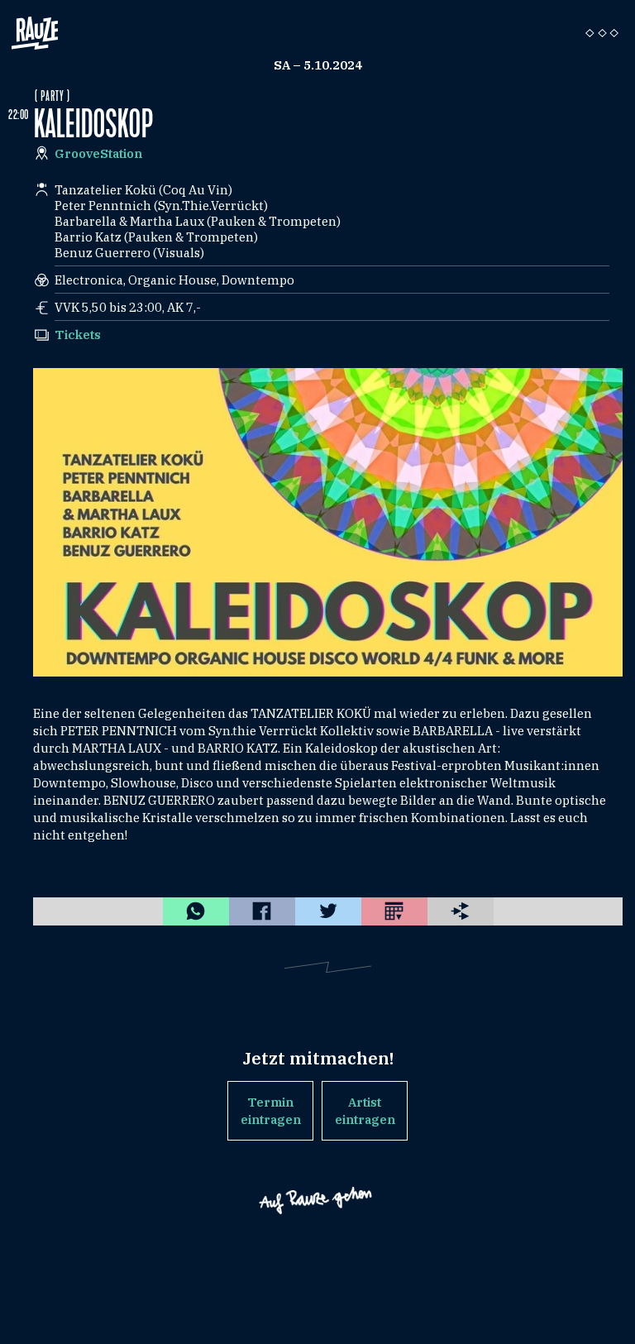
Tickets (78, 334)
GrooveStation (98, 153)
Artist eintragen (365, 1110)
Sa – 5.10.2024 (318, 65)
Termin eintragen (271, 1110)
